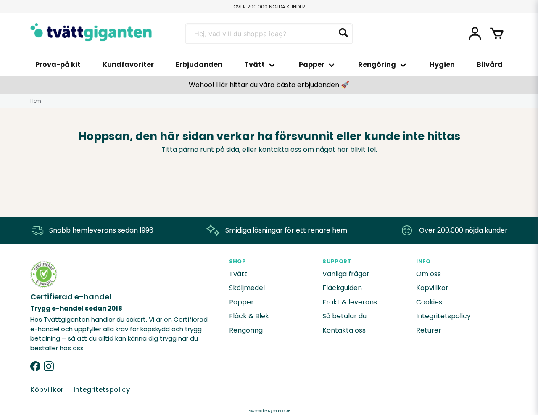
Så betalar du (344, 316)
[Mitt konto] (475, 33)
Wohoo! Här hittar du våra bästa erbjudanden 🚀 (269, 85)
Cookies (429, 302)
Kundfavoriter (128, 64)
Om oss (428, 274)
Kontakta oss (344, 330)
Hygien (442, 64)
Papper (311, 64)
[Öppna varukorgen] (497, 33)
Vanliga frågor (345, 274)
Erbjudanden (199, 64)
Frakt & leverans (349, 302)
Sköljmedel (247, 288)
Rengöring (377, 64)
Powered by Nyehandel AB (269, 411)
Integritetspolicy (443, 316)
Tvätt (254, 64)
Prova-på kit (58, 64)
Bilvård (490, 64)
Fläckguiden (342, 288)
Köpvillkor (432, 288)
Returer (428, 330)
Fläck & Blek (249, 316)
